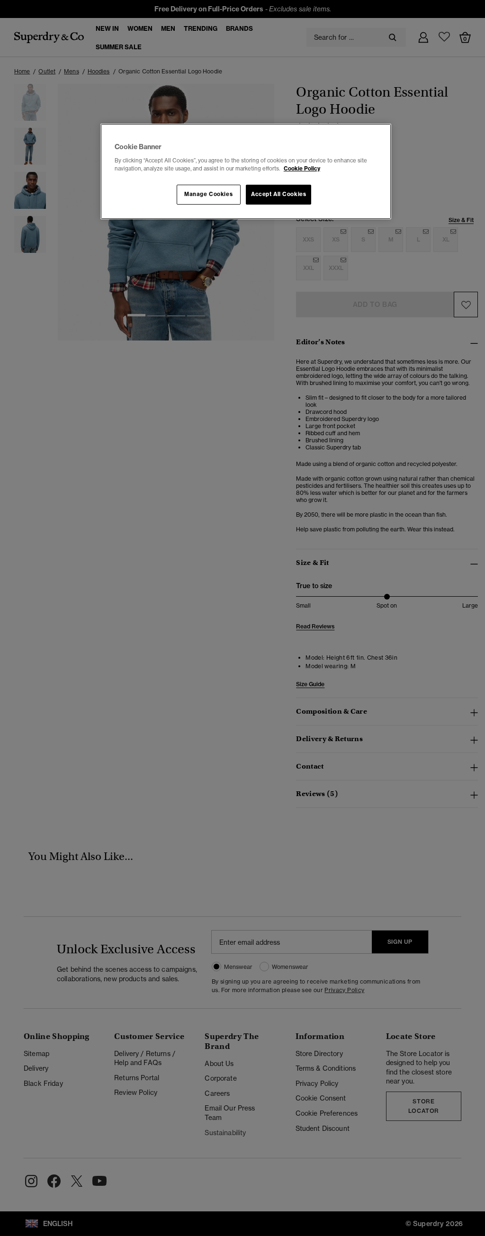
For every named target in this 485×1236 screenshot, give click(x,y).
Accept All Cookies (278, 194)
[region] (245, 171)
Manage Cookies (208, 194)
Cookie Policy (302, 168)
